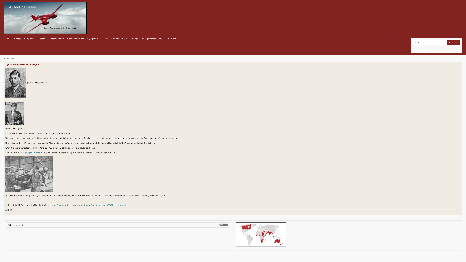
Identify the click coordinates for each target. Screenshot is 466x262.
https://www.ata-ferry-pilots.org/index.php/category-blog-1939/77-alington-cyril (89, 205)
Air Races (16, 38)
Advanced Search (421, 49)
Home (6, 38)
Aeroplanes (29, 38)
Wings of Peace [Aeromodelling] (147, 38)
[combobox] (430, 42)
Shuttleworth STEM (120, 38)
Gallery (105, 38)
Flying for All (93, 38)
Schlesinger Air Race (30, 152)
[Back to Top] (461, 257)
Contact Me (170, 38)
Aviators (41, 38)
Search (455, 42)
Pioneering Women (75, 38)
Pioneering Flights (56, 38)
